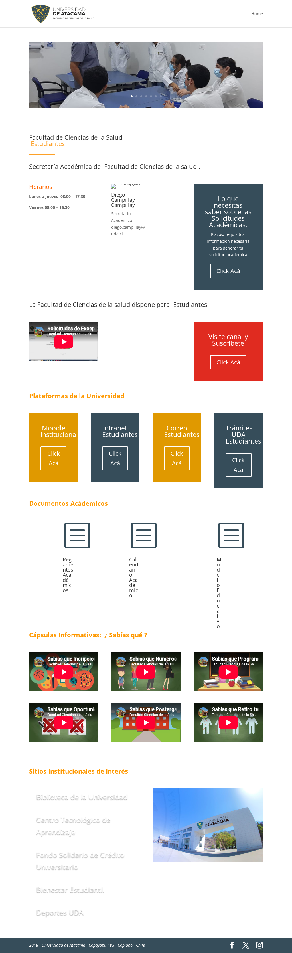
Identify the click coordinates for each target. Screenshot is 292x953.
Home (257, 14)
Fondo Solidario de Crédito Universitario (80, 860)
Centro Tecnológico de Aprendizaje (73, 825)
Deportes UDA (60, 912)
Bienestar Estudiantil (70, 889)
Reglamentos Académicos (68, 575)
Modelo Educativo (219, 593)
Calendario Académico (133, 577)
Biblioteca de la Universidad (81, 796)
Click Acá (228, 271)
